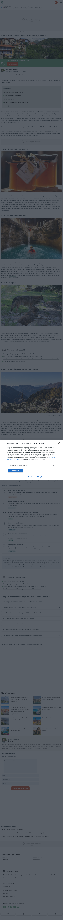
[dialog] (31, 460)
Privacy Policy (40, 477)
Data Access (31, 477)
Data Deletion (22, 477)
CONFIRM (15, 470)
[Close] (59, 443)
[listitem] (31, 466)
